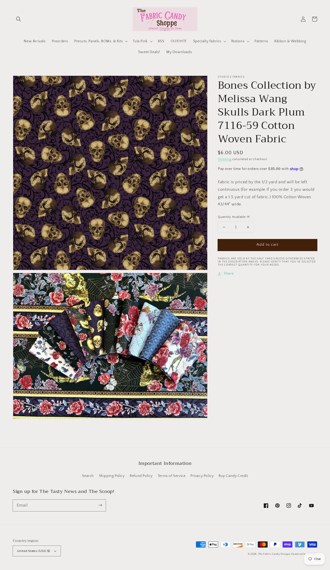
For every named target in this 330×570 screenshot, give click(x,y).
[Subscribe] (100, 505)
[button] (18, 19)
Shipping (225, 159)
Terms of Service (172, 476)
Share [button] (229, 273)
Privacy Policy (202, 476)
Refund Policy (141, 476)
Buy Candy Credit (233, 476)
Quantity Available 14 (234, 217)
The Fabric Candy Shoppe (274, 554)
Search (88, 476)
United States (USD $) (33, 551)
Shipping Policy (112, 476)
